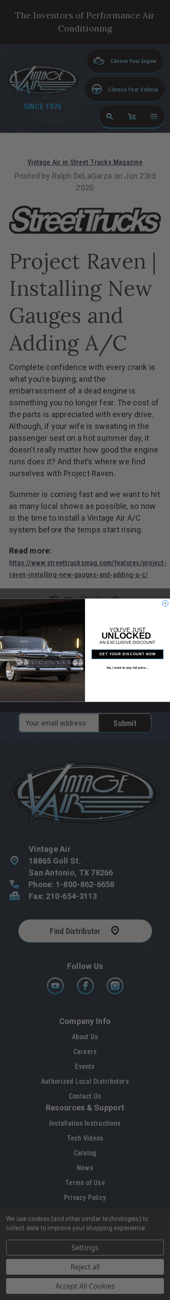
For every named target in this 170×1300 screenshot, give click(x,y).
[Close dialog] (165, 603)
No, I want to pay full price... (128, 668)
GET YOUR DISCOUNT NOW (127, 654)
